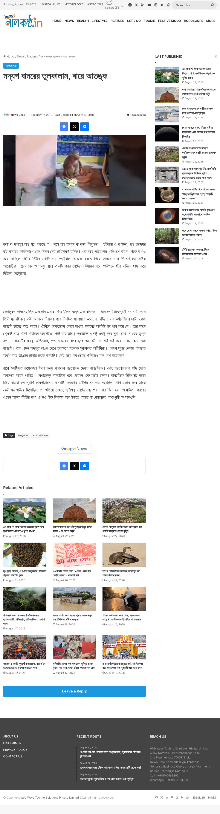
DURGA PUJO (51, 4)
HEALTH (83, 21)
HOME (57, 21)
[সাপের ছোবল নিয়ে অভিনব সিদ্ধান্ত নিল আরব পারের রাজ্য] (124, 555)
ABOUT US (10, 736)
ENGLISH (199, 797)
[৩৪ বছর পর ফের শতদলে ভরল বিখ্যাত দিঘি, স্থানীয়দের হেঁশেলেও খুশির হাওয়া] (24, 510)
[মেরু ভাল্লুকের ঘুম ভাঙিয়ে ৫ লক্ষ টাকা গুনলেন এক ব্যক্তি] (167, 114)
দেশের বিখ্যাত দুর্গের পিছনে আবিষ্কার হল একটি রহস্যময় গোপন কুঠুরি (199, 152)
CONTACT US (12, 756)
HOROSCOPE (193, 21)
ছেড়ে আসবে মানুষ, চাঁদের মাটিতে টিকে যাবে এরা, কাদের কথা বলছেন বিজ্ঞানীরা (198, 132)
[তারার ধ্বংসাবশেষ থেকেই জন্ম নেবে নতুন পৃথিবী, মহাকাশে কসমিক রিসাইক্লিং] (167, 216)
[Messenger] (84, 126)
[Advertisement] (110, 37)
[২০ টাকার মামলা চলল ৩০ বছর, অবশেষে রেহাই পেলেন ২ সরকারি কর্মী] (74, 555)
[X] (74, 126)
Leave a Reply (74, 691)
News (21, 56)
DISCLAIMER (12, 743)
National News (40, 435)
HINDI (212, 797)
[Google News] (74, 449)
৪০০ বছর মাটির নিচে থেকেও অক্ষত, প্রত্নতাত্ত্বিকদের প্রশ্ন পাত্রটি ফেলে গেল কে (199, 193)
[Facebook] (64, 126)
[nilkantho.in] (22, 20)
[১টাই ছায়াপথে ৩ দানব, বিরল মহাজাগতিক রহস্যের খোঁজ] (167, 255)
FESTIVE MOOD (169, 21)
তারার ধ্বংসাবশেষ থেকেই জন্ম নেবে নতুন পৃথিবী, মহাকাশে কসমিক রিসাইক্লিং (198, 214)
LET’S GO (134, 21)
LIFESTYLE (100, 21)
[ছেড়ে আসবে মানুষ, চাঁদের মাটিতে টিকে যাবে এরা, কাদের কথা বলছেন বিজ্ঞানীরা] (167, 133)
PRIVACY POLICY (15, 749)
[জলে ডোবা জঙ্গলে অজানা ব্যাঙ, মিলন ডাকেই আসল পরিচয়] (167, 236)
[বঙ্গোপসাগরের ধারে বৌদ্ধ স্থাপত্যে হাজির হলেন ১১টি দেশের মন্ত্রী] (74, 510)
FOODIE (149, 21)
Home (10, 56)
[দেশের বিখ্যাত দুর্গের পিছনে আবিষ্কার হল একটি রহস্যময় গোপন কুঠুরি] (124, 510)
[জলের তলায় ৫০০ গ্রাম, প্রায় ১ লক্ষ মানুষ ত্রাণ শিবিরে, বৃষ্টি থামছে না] (74, 599)
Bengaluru (22, 435)
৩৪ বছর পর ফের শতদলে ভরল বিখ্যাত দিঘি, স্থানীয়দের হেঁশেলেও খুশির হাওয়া (198, 73)
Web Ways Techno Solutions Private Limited (50, 797)
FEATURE (117, 21)
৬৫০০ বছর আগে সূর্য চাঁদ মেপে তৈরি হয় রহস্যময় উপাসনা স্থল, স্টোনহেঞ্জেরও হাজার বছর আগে (199, 173)
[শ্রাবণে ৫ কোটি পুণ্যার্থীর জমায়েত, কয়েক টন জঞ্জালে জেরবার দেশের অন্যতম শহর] (24, 647)
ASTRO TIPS (95, 4)
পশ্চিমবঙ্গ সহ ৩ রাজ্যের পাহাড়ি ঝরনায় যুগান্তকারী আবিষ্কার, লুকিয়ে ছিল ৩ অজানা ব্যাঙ (24, 619)
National (32, 56)
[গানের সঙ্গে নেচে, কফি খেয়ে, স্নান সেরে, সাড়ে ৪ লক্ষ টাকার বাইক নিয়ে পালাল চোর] (124, 599)
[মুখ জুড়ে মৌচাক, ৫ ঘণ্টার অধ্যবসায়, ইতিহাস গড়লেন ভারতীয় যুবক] (24, 555)
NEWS (69, 21)
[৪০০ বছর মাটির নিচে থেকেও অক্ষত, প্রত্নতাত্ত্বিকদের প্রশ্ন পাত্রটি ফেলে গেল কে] (167, 195)
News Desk (18, 114)
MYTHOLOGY (73, 4)
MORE (210, 21)
